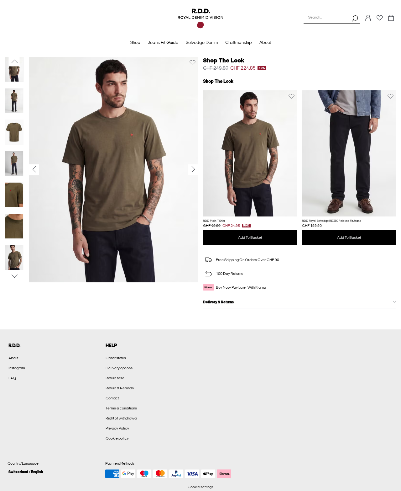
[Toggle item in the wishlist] (192, 62)
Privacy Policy (117, 428)
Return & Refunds (120, 388)
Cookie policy (117, 438)
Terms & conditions (121, 408)
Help (111, 345)
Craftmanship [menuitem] (238, 42)
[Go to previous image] (14, 61)
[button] (250, 153)
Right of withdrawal (122, 418)
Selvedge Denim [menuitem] (202, 42)
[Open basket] (391, 18)
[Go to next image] (14, 276)
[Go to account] (368, 18)
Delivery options (119, 368)
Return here (115, 378)
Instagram (16, 368)
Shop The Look (223, 60)
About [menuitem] (265, 42)
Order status (116, 358)
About (13, 358)
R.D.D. (14, 345)
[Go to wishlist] (380, 20)
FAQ (12, 378)
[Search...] (355, 18)
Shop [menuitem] (135, 42)
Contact (112, 398)
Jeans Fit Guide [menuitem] (163, 42)
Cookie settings (200, 487)
